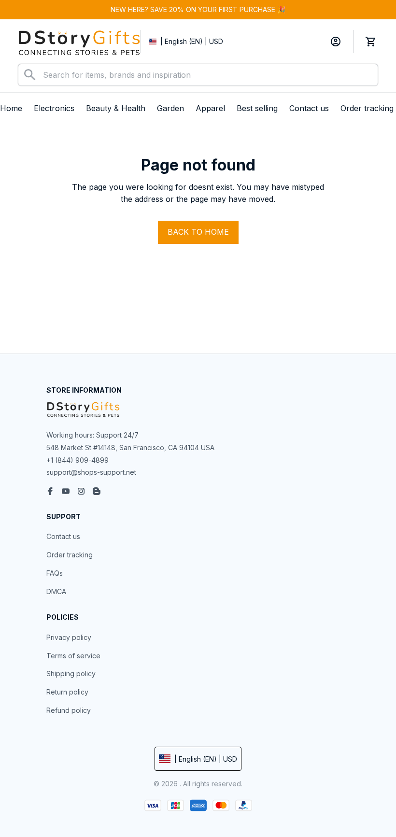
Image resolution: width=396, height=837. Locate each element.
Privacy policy (68, 637)
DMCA (56, 591)
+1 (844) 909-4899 (77, 460)
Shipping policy (71, 673)
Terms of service (73, 656)
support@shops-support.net (91, 472)
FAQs (54, 573)
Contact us (63, 536)
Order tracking (69, 555)
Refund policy (68, 710)
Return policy (67, 692)
